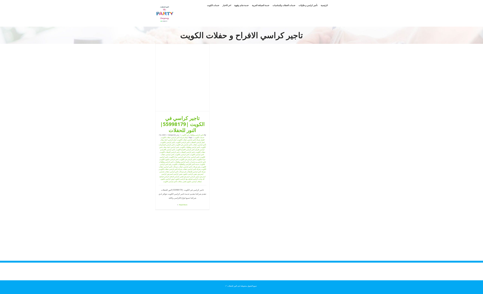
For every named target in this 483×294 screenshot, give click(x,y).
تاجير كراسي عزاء (193, 157)
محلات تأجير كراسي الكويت (172, 181)
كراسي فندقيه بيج (192, 179)
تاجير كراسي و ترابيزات (198, 162)
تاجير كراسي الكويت (197, 154)
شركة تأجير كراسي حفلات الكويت (170, 169)
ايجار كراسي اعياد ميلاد (168, 140)
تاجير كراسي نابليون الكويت (169, 159)
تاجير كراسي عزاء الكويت (178, 157)
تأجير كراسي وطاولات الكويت (190, 147)
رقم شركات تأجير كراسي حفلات (189, 167)
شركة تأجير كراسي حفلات (191, 169)
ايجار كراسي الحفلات (197, 142)
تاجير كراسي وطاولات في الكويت (192, 135)
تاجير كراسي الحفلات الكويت (170, 152)
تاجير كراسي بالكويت (182, 154)
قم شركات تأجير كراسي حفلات (175, 172)
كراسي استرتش (172, 174)
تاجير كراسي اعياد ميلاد (171, 147)
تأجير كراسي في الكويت (183, 145)
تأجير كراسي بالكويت (167, 142)
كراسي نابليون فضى (189, 181)
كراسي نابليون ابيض (178, 179)
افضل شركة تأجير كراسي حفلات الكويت (191, 140)
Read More (183, 205)
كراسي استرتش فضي (187, 176)
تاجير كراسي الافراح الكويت (185, 149)
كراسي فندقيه (174, 176)
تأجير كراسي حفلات (199, 145)
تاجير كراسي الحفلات (187, 152)
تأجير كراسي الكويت (183, 142)
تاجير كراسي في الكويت (187, 159)
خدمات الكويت (199, 137)
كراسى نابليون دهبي (186, 174)
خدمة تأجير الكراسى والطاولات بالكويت (185, 164)
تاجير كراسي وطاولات (181, 162)
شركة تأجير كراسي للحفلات (196, 172)
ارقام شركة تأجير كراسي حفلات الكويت (174, 137)
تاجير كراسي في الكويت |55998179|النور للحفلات (182, 77)
